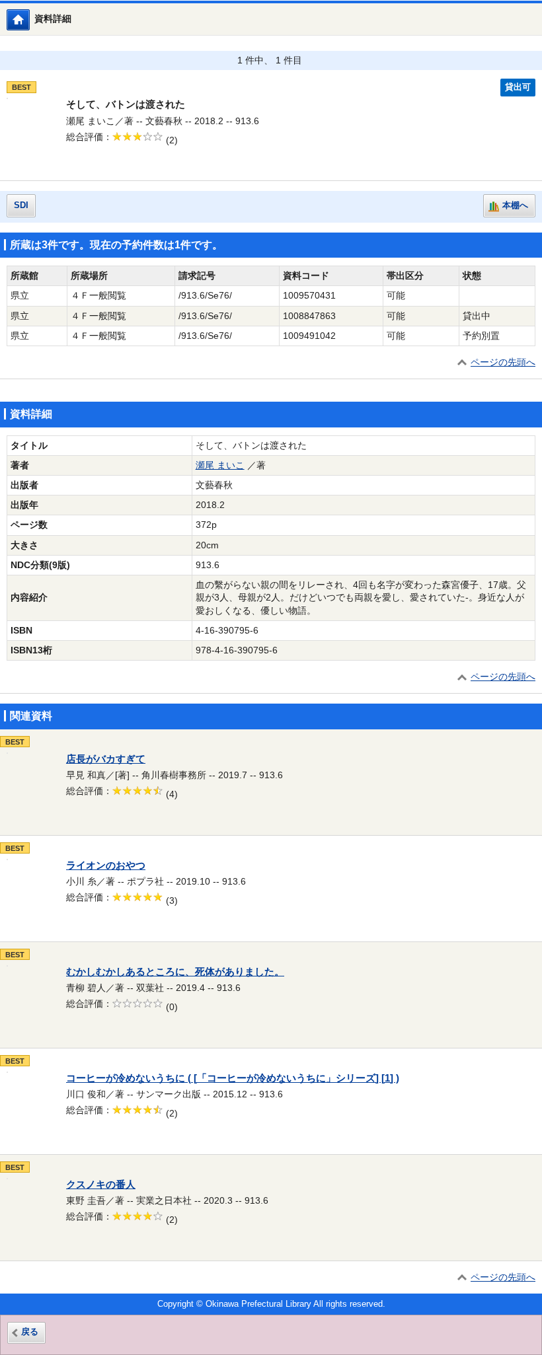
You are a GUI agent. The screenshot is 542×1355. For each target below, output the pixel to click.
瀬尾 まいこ (220, 465)
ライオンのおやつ (105, 865)
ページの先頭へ (503, 362)
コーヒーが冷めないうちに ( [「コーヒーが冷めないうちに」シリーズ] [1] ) (232, 1078)
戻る (29, 1332)
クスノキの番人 (101, 1184)
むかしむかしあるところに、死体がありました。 (175, 972)
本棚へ (515, 205)
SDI (21, 205)
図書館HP (29, 19)
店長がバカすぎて (105, 759)
